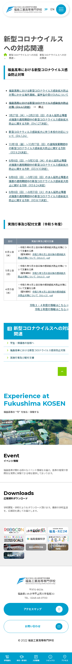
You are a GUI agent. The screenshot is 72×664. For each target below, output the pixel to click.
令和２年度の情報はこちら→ (51, 309)
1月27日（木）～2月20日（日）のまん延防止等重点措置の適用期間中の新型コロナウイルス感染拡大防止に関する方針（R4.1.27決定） (38, 119)
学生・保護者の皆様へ (22, 342)
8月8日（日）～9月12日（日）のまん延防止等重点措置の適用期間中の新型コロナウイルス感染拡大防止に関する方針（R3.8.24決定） (38, 181)
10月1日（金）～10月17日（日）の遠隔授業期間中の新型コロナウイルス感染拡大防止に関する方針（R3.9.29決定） (38, 148)
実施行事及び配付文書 (22, 357)
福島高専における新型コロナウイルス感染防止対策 (37, 350)
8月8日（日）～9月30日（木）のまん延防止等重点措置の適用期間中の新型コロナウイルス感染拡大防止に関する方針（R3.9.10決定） (38, 165)
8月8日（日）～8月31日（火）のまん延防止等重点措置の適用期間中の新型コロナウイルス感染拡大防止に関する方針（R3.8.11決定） (38, 196)
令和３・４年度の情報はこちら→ (49, 305)
